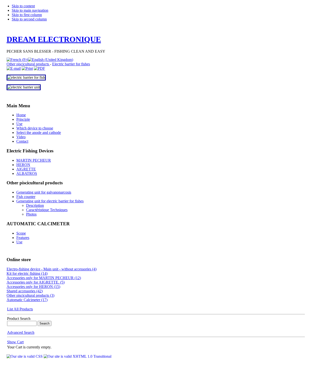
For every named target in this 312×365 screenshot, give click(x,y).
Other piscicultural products (28, 64)
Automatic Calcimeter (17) (27, 300)
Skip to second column (29, 19)
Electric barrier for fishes (71, 64)
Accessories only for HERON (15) (33, 287)
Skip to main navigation (30, 10)
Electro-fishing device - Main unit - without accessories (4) (52, 269)
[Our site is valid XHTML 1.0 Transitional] (77, 356)
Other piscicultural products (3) (30, 295)
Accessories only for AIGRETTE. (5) (36, 282)
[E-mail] (14, 68)
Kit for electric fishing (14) (27, 273)
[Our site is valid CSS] (25, 356)
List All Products (20, 309)
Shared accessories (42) (25, 291)
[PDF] (39, 68)
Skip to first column (27, 15)
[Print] (27, 68)
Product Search (18, 318)
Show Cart (15, 342)
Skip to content (23, 6)
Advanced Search (20, 332)
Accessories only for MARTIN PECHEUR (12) (44, 278)
